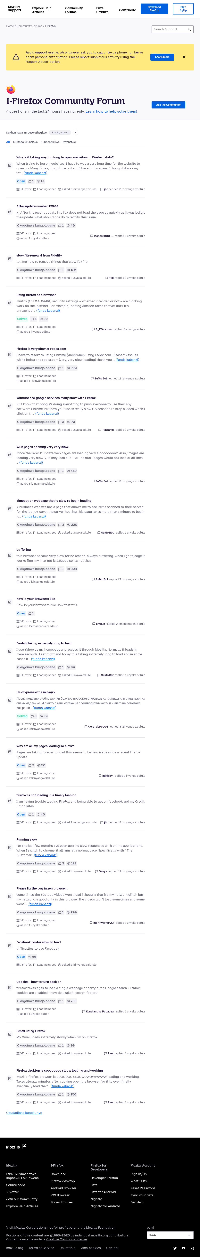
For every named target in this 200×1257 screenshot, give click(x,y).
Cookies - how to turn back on (38, 982)
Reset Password (142, 1188)
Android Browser (63, 1188)
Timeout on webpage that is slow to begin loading (53, 501)
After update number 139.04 (37, 206)
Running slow (26, 839)
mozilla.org (14, 1248)
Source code (15, 1185)
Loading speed (46, 189)
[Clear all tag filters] (75, 132)
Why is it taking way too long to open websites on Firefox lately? (65, 157)
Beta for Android (103, 1192)
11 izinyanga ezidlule (131, 378)
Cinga (189, 29)
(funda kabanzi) (35, 173)
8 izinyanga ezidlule (132, 481)
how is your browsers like (35, 599)
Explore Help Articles (41, 10)
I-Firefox (26, 189)
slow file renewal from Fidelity (39, 255)
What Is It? (138, 1181)
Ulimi (150, 1227)
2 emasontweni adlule (130, 624)
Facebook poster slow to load (38, 942)
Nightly (96, 1199)
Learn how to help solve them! (111, 111)
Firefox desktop (63, 1181)
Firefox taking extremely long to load (43, 643)
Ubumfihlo (68, 1248)
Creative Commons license (66, 1239)
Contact (112, 1248)
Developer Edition (104, 1178)
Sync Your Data (142, 1195)
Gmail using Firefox (31, 1031)
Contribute (127, 10)
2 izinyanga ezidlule (132, 189)
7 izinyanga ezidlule (132, 579)
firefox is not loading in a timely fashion (46, 795)
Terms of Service (41, 1248)
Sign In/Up (183, 8)
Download (58, 1174)
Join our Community (22, 1199)
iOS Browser (60, 1195)
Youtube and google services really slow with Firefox (56, 398)
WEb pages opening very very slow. (42, 447)
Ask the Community (168, 105)
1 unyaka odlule (135, 236)
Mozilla (16, 1147)
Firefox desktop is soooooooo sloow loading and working (59, 1070)
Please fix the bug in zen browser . (41, 888)
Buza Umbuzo (102, 10)
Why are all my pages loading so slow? (45, 746)
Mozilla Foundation (100, 1227)
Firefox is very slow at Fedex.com (41, 349)
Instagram (192, 1248)
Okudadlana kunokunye (24, 1113)
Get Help (137, 1202)
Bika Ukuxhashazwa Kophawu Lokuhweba (22, 1176)
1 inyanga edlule (134, 329)
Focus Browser (62, 1202)
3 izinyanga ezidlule (132, 726)
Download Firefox (154, 8)
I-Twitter (12, 1192)
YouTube (183, 1248)
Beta (94, 1185)
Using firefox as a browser (36, 295)
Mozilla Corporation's (30, 1227)
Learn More (162, 57)
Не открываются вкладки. (36, 692)
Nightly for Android (105, 1206)
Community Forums (74, 10)
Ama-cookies (91, 1248)
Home (10, 26)
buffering (23, 550)
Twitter (175, 1248)
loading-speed (60, 132)
